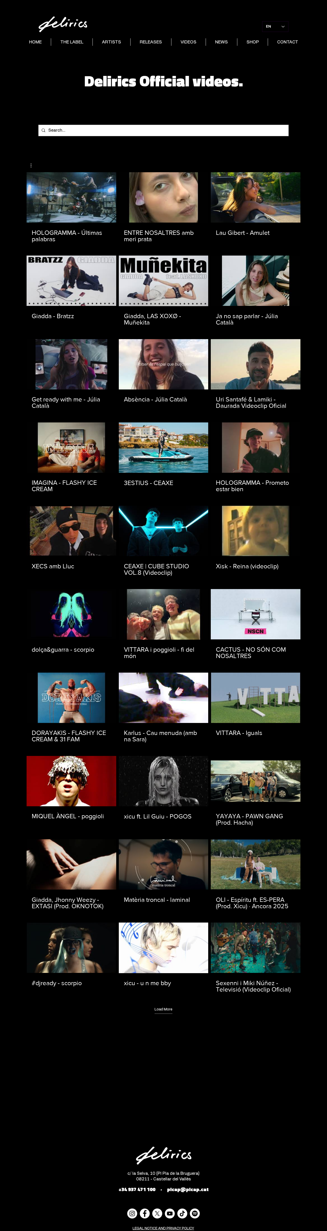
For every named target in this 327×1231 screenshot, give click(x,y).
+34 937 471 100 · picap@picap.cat (164, 1189)
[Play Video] (71, 197)
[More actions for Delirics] (34, 165)
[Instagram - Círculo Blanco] (132, 1213)
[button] (34, 165)
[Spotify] (195, 1213)
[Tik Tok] (182, 1213)
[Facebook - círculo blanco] (145, 1213)
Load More (163, 1009)
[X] (157, 1213)
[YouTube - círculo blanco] (170, 1213)
